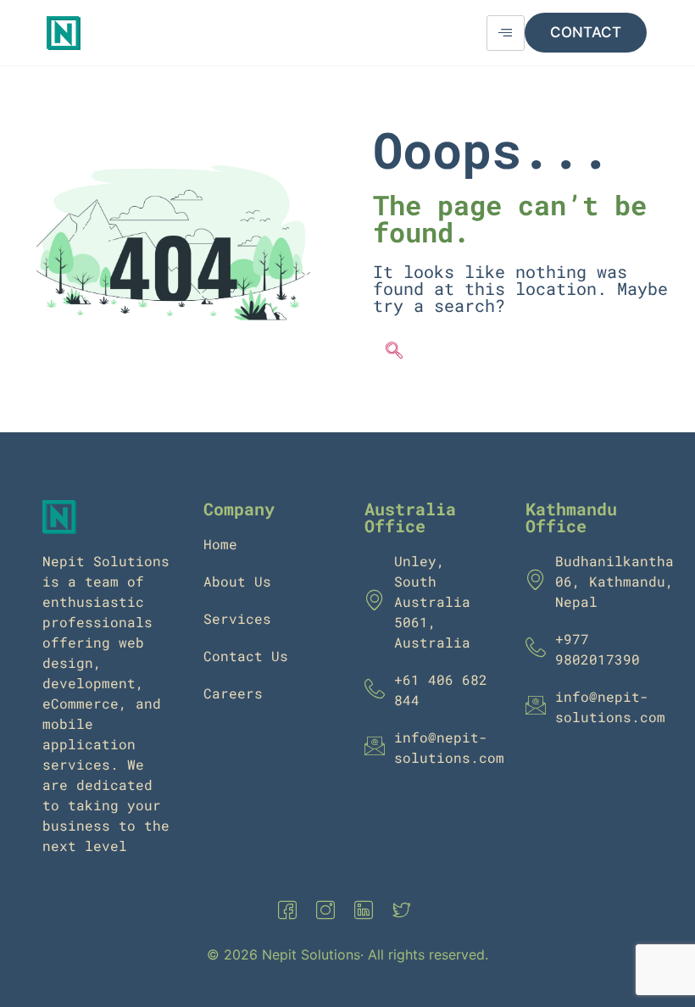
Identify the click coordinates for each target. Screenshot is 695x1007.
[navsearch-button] (394, 352)
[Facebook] (290, 910)
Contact (585, 32)
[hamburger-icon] (505, 33)
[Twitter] (405, 910)
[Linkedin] (367, 910)
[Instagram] (329, 910)
